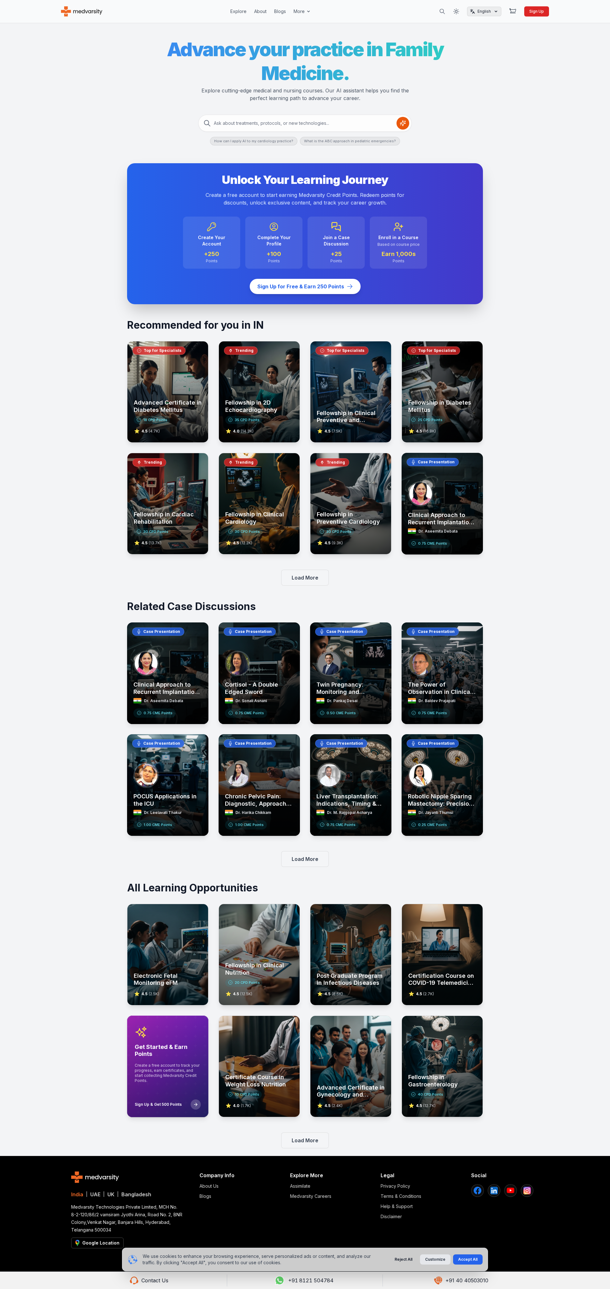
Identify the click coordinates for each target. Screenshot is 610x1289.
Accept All (468, 1259)
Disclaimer (391, 1216)
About (260, 11)
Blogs (280, 11)
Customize (435, 1259)
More (299, 11)
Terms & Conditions (401, 1196)
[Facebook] (477, 1190)
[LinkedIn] (494, 1190)
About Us (209, 1186)
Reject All (403, 1259)
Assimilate (300, 1186)
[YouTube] (510, 1190)
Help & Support (397, 1206)
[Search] (442, 11)
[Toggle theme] (456, 11)
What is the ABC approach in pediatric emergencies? (350, 141)
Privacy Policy (395, 1186)
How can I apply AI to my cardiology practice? (253, 141)
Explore (238, 11)
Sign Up (536, 11)
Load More (305, 577)
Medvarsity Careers (310, 1196)
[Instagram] (527, 1190)
